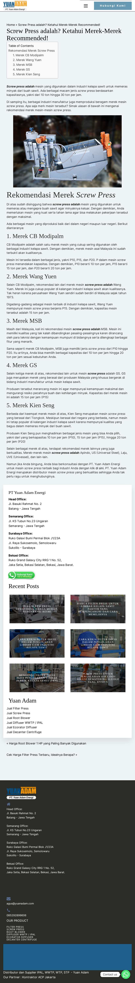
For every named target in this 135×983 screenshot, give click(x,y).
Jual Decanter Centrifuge (24, 732)
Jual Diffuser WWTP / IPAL (25, 722)
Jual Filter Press (17, 708)
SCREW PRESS (15, 929)
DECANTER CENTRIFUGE (22, 939)
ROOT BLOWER (16, 932)
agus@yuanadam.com (20, 903)
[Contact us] (125, 974)
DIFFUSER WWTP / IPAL (21, 934)
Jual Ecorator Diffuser (22, 727)
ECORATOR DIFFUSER (20, 937)
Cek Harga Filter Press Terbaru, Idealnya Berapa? (41, 754)
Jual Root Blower (18, 718)
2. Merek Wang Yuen (27, 60)
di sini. (100, 468)
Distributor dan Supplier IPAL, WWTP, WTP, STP (36, 972)
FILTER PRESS (15, 927)
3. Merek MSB (22, 64)
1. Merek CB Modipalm (28, 55)
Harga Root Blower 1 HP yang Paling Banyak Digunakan (47, 743)
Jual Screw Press (18, 713)
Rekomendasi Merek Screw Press (31, 50)
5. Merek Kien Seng (26, 74)
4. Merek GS (21, 69)
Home (11, 24)
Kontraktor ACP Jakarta (38, 977)
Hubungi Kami (113, 5)
